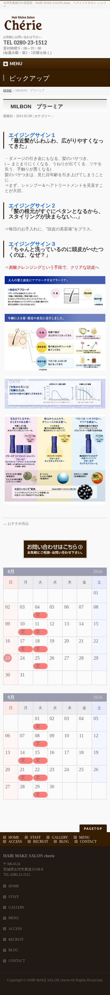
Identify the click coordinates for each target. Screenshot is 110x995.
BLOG (64, 842)
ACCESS (15, 842)
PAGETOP (93, 828)
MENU (84, 837)
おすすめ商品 (16, 524)
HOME (7, 90)
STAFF (35, 837)
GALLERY (60, 837)
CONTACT (88, 842)
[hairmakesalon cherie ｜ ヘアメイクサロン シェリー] (54, 25)
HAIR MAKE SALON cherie (48, 980)
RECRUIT (40, 842)
